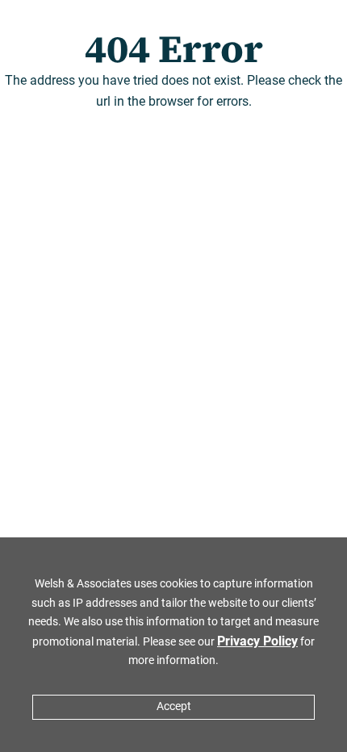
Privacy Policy (257, 641)
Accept (174, 706)
